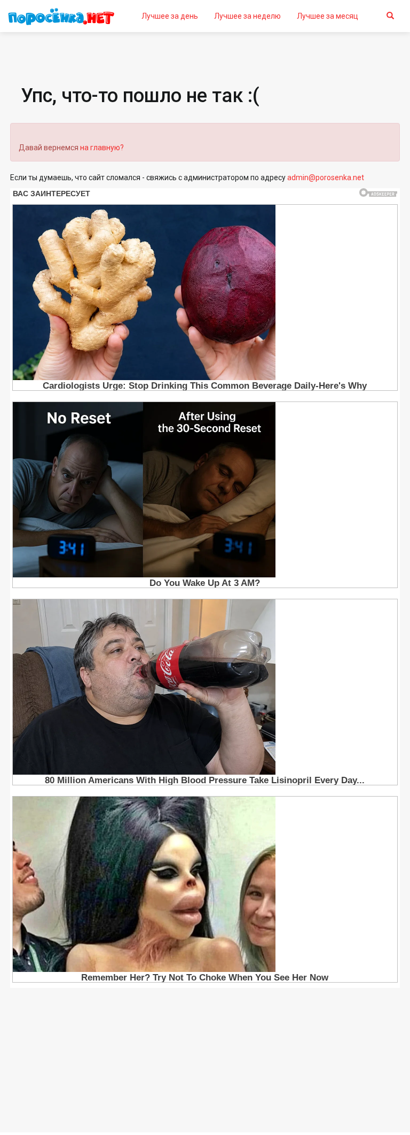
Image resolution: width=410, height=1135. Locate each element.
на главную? (102, 147)
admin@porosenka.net (325, 177)
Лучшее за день (169, 16)
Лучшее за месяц (327, 16)
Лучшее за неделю (247, 16)
